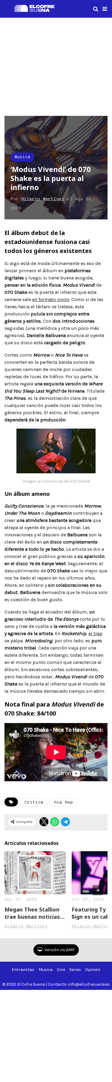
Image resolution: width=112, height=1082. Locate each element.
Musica (22, 157)
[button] (104, 9)
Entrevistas (23, 969)
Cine (61, 969)
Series (75, 969)
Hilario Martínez (42, 199)
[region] (56, 66)
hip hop (63, 802)
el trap (95, 633)
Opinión (92, 969)
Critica (33, 802)
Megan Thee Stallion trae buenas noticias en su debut (32, 913)
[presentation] (98, 890)
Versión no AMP (59, 949)
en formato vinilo (50, 299)
